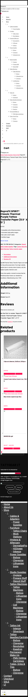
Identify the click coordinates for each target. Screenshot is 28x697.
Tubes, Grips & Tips (14, 116)
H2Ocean (15, 43)
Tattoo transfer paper (15, 249)
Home (7, 17)
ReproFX (24, 246)
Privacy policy (10, 487)
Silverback (15, 97)
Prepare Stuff (16, 64)
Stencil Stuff (15, 66)
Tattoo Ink (12, 92)
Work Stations (16, 36)
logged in (10, 321)
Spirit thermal (5, 249)
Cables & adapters (14, 26)
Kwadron (15, 109)
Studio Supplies (13, 59)
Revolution (15, 107)
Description (7, 254)
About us (8, 19)
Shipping (19, 487)
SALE (7, 128)
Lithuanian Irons (16, 55)
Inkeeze (14, 45)
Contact (8, 123)
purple (19, 246)
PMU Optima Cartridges (18, 114)
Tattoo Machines (13, 69)
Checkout (8, 125)
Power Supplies (16, 29)
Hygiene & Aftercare (14, 38)
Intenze (14, 95)
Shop (7, 21)
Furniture (12, 31)
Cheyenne (15, 52)
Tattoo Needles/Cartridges (16, 100)
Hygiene (15, 62)
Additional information (10, 257)
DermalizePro (16, 41)
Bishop (14, 50)
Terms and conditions (14, 491)
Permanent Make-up (14, 111)
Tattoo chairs (16, 33)
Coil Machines (16, 81)
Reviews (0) (7, 259)
